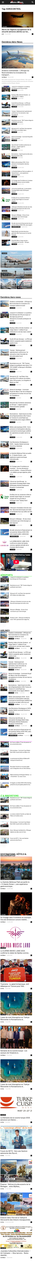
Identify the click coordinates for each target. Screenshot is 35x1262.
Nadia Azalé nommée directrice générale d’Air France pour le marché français (21, 233)
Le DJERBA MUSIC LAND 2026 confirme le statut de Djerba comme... (15, 952)
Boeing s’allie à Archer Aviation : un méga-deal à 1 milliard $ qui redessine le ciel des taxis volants (21, 330)
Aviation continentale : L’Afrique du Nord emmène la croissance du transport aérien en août (21, 303)
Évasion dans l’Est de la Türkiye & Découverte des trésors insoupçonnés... (15, 1219)
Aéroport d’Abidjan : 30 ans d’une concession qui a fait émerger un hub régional (20, 521)
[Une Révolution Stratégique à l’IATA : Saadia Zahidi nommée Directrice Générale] (24, 284)
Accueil (3, 6)
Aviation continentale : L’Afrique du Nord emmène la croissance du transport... (15, 73)
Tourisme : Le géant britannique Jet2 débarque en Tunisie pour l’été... (14, 985)
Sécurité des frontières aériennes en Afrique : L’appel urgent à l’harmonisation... (21, 146)
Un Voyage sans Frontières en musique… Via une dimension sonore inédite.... (16, 918)
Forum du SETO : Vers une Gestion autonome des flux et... (13, 1152)
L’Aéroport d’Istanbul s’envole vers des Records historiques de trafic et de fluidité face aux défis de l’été (21, 510)
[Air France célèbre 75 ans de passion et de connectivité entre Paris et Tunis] (4, 744)
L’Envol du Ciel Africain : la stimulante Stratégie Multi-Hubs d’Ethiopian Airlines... (21, 190)
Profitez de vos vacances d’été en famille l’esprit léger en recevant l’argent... (21, 199)
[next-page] (4, 625)
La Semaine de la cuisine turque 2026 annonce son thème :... (15, 1119)
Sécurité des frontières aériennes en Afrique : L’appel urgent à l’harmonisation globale (20, 404)
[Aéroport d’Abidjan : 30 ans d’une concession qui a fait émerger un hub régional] (6, 217)
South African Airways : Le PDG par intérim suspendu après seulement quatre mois (21, 341)
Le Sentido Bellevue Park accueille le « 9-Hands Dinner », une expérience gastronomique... (22, 173)
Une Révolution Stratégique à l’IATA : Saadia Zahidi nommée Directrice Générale (19, 444)
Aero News (16, 692)
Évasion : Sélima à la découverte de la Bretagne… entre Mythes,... (15, 1185)
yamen (3, 34)
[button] (3, 2)
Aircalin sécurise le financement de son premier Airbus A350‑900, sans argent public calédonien (21, 532)
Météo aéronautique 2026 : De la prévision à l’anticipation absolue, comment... (20, 164)
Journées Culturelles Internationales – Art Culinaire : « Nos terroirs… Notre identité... (15, 1253)
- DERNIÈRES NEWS (16, 226)
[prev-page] (1, 625)
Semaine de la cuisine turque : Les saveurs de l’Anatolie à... (13, 1052)
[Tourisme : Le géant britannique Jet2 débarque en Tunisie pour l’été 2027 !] (16, 970)
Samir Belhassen (4, 77)
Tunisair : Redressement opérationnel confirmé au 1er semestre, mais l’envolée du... (22, 113)
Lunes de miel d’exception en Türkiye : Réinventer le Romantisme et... (15, 1018)
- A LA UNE (4, 26)
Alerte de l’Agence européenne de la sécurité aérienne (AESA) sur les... (16, 31)
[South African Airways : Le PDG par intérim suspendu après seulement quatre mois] (6, 105)
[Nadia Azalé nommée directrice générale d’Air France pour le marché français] (6, 233)
